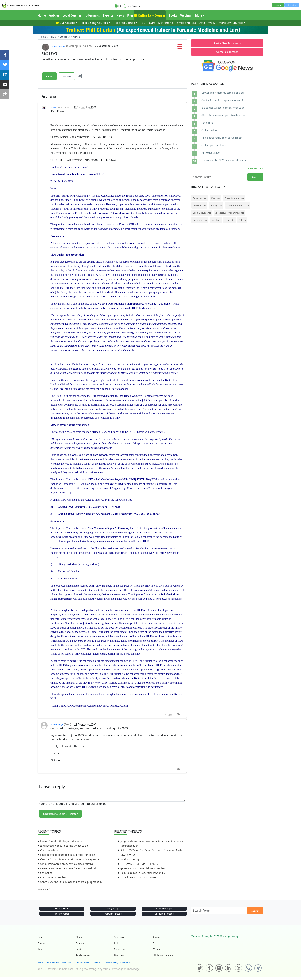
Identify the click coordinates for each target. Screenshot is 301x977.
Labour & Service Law (238, 205)
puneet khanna (58, 46)
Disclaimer (97, 962)
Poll (116, 943)
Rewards (157, 937)
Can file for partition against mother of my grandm (70, 859)
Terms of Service (81, 962)
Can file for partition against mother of (222, 100)
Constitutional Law (234, 198)
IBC (143, 23)
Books (173, 15)
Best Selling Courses (94, 23)
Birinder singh (56, 724)
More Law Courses (231, 23)
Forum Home (62, 908)
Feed (78, 949)
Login (278, 5)
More (198, 15)
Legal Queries (72, 15)
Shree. (53, 107)
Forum (41, 943)
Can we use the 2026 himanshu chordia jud (224, 160)
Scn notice (46, 872)
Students (229, 220)
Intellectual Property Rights (229, 212)
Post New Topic (164, 908)
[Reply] (178, 714)
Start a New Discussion (227, 43)
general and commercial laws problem (142, 868)
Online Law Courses (151, 15)
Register (291, 5)
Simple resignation (211, 153)
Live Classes (67, 23)
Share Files (119, 949)
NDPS (151, 23)
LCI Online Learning (163, 954)
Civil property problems (54, 877)
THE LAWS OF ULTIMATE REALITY (139, 863)
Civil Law (215, 198)
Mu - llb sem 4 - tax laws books (138, 877)
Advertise (66, 962)
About (40, 962)
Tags (155, 943)
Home (42, 15)
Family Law (216, 205)
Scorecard (119, 937)
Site (120, 6)
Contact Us (125, 962)
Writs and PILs (186, 23)
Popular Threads (113, 913)
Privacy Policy (111, 962)
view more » (255, 168)
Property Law (200, 220)
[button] (179, 47)
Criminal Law (199, 205)
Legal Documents (202, 212)
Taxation (215, 220)
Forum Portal (62, 913)
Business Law (200, 198)
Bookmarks (120, 954)
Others (242, 220)
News (120, 15)
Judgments (92, 15)
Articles (54, 15)
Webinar (186, 15)
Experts (108, 15)
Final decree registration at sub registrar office (67, 854)
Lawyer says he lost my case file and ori (222, 93)
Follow (67, 76)
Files (130, 15)
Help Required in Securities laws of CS (142, 872)
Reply (49, 76)
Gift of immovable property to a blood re (223, 115)
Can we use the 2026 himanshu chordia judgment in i (71, 882)
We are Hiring (52, 962)
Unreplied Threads (227, 51)
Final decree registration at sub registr (221, 138)
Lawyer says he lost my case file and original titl (68, 868)
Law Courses (133, 6)
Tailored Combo (124, 23)
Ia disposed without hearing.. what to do (64, 845)
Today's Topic (113, 908)
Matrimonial (166, 23)
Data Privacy (207, 23)
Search (255, 177)
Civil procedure (49, 850)
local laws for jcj (129, 859)
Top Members (83, 954)
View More (43, 889)
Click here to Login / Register (60, 813)
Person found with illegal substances (61, 841)
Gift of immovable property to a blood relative (67, 863)
